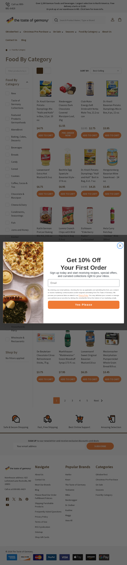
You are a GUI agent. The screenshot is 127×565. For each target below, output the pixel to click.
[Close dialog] (120, 245)
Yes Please (83, 304)
